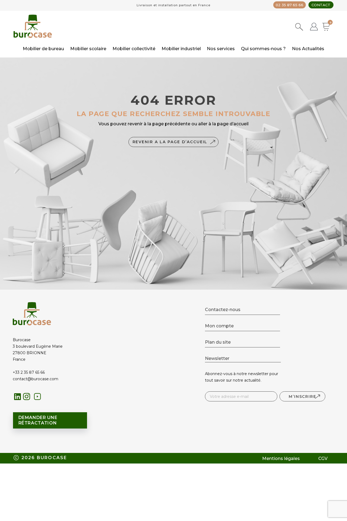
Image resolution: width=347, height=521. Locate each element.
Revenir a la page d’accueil (170, 141)
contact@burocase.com (35, 378)
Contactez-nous (222, 309)
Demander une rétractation (37, 420)
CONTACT (320, 5)
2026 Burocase (44, 457)
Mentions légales (281, 458)
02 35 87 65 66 (289, 5)
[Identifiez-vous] (314, 27)
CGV (322, 458)
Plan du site (218, 342)
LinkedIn (17, 396)
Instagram (28, 398)
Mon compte (219, 325)
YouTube (39, 398)
